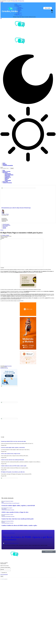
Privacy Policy (15, 0)
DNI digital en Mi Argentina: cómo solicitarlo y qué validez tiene (13, 471)
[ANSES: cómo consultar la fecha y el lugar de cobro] (8, 508)
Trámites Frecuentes (11, 533)
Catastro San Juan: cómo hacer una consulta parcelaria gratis (12, 459)
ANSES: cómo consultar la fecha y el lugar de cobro (10, 453)
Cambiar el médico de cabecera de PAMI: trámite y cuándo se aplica (13, 465)
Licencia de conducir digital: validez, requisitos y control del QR (13, 447)
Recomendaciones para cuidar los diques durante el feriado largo (16, 207)
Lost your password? (4, 574)
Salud (7, 533)
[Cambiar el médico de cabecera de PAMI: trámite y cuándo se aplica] (8, 522)
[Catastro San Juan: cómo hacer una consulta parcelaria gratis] (8, 515)
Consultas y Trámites (5, 214)
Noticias (1, 229)
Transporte (17, 503)
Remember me (4, 572)
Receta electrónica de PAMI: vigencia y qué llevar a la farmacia (27, 538)
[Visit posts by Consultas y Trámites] (3, 213)
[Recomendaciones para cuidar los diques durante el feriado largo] (18, 188)
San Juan (5, 516)
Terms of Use (21, 0)
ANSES (3, 509)
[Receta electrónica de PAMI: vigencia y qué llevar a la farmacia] (11, 543)
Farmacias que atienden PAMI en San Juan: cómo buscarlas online (13, 441)
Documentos (4, 503)
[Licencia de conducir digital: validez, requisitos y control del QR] (8, 502)
